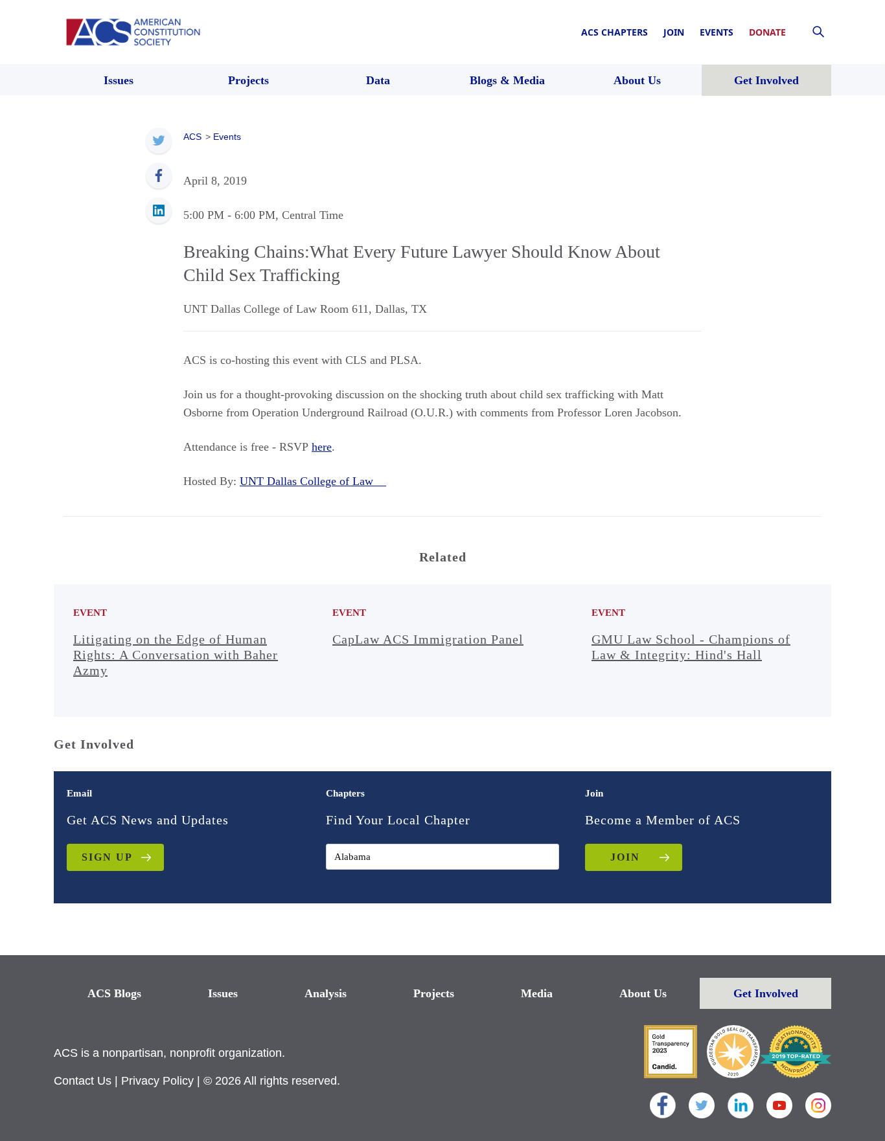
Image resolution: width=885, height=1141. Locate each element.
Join (673, 32)
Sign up (107, 857)
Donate (767, 32)
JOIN (625, 857)
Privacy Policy (157, 1080)
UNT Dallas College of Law (313, 481)
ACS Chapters (614, 32)
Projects (433, 993)
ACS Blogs (114, 993)
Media (537, 993)
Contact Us (82, 1080)
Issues (223, 993)
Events (716, 32)
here (322, 446)
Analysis (326, 993)
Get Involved (765, 993)
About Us (643, 993)
